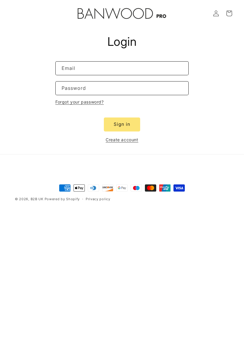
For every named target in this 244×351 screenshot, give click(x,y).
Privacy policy (98, 199)
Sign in (122, 124)
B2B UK (37, 199)
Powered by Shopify (62, 199)
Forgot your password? (79, 101)
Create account (122, 139)
